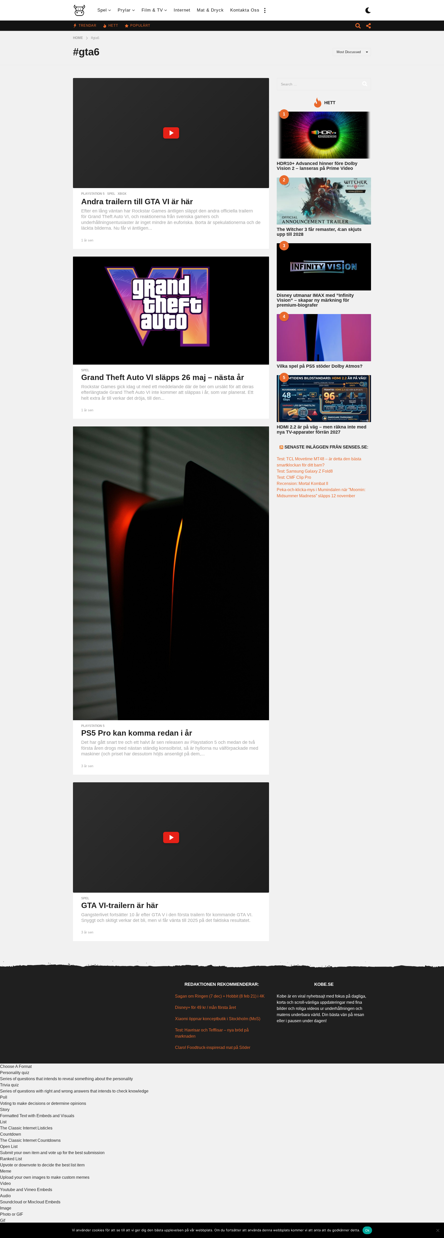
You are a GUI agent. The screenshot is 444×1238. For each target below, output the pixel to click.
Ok (367, 1230)
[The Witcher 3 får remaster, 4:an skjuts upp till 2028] (324, 201)
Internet (182, 10)
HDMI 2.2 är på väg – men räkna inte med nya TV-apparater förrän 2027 (321, 429)
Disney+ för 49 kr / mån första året (205, 1007)
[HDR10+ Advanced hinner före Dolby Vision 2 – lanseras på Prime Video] (324, 135)
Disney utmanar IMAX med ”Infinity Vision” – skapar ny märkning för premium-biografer (315, 300)
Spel (102, 10)
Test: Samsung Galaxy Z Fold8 (305, 471)
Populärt (140, 25)
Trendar (87, 25)
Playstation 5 (93, 193)
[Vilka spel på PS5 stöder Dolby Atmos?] (324, 337)
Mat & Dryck (210, 10)
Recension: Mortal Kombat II (302, 483)
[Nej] (437, 1230)
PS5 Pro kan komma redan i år (136, 733)
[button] (265, 10)
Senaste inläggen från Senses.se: (326, 447)
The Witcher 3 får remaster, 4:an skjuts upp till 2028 (319, 232)
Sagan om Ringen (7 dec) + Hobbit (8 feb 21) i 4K (220, 996)
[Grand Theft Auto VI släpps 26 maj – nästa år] (171, 310)
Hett (113, 25)
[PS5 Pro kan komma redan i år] (171, 573)
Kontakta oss (245, 10)
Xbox (122, 193)
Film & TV (152, 10)
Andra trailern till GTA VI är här (137, 201)
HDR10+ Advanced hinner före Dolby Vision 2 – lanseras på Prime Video (317, 166)
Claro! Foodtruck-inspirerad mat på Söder (212, 1047)
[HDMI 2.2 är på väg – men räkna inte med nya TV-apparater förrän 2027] (324, 398)
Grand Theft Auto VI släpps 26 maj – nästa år (162, 377)
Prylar (124, 10)
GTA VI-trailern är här (119, 905)
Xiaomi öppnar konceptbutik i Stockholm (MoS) (217, 1019)
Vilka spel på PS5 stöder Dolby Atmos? (320, 366)
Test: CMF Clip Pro (294, 477)
